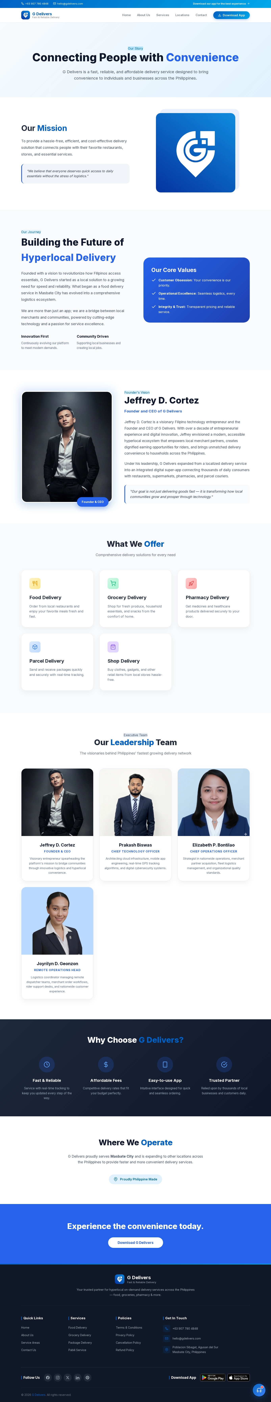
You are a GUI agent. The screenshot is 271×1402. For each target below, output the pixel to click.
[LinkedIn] (78, 1378)
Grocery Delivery (79, 1335)
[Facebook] (48, 1378)
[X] (68, 1378)
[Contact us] (259, 1390)
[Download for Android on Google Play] (212, 1377)
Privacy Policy (125, 1335)
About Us (143, 15)
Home (126, 15)
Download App (234, 15)
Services (162, 15)
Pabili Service (77, 1350)
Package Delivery (80, 1342)
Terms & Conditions (129, 1327)
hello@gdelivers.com (70, 3)
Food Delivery (77, 1327)
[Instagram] (58, 1378)
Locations (182, 15)
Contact (201, 15)
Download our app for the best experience (219, 3)
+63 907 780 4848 (36, 3)
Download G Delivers (136, 1243)
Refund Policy (125, 1350)
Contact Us (28, 1350)
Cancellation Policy (128, 1342)
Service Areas (30, 1342)
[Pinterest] (87, 1378)
